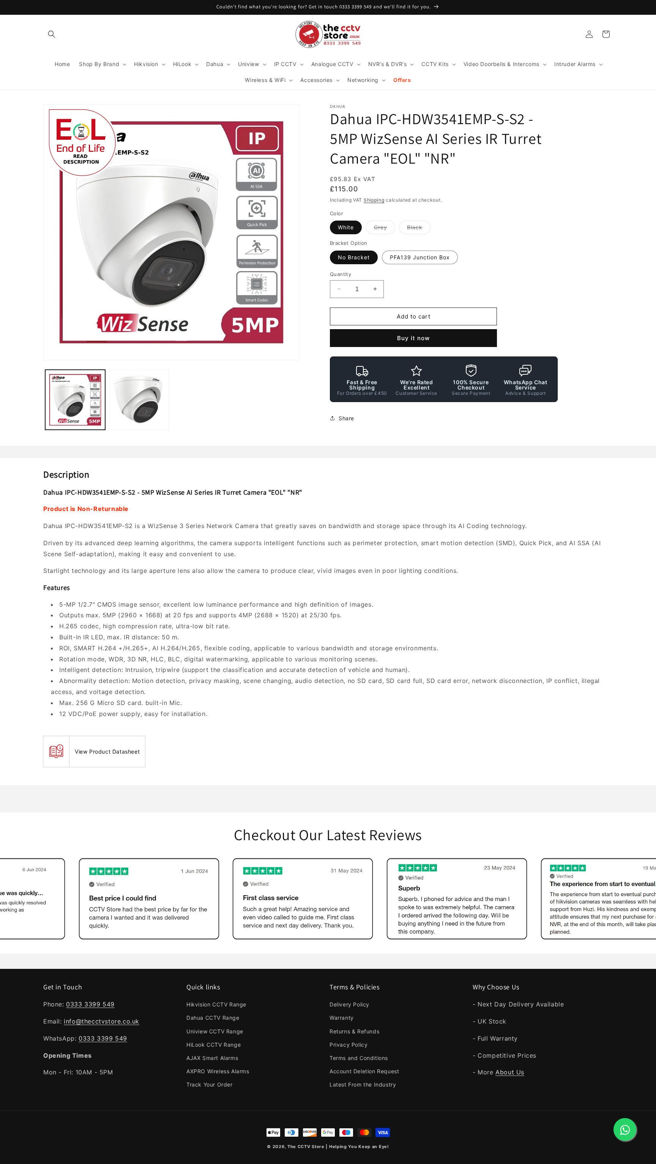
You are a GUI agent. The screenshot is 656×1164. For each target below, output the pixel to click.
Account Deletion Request (364, 1071)
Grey (384, 229)
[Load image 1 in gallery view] (75, 400)
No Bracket (354, 257)
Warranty (342, 1017)
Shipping (374, 200)
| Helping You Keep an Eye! (357, 1146)
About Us (509, 1072)
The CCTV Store (306, 1146)
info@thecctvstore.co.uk (101, 1021)
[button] (51, 34)
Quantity (340, 274)
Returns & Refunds (354, 1031)
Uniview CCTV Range (214, 1031)
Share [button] (346, 418)
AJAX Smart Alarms (212, 1058)
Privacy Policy (348, 1044)
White (346, 227)
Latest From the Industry (363, 1084)
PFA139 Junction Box (420, 257)
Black (418, 229)
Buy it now (413, 338)
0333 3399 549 (90, 1004)
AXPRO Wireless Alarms (217, 1071)
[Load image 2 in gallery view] (139, 400)
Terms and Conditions (359, 1058)
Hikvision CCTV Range (216, 1004)
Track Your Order (209, 1084)
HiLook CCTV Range (213, 1044)
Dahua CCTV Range (213, 1017)
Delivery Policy (349, 1004)
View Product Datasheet (107, 751)
